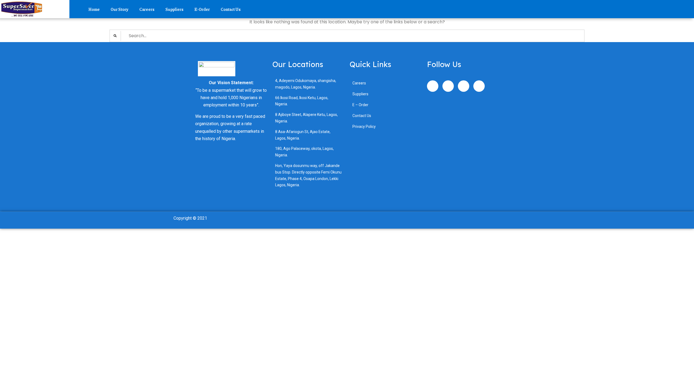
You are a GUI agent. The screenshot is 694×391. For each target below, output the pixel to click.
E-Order (202, 9)
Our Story (119, 9)
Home (94, 9)
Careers (147, 9)
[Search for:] (347, 36)
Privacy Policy (364, 126)
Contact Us (231, 9)
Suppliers (174, 9)
